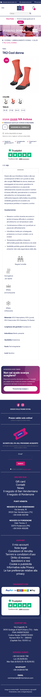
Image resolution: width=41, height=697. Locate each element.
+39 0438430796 (20, 670)
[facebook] (18, 404)
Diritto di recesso (20, 557)
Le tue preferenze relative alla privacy (20, 572)
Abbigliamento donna (22, 40)
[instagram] (22, 404)
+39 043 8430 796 (20, 656)
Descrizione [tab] (20, 169)
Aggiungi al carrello (20, 127)
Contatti (20, 484)
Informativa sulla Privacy (20, 567)
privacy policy (27, 469)
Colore (6, 97)
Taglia (5, 107)
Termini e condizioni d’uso (21, 554)
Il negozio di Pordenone (20, 494)
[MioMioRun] (20, 7)
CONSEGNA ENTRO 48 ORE (23, 2)
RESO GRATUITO (36, 2)
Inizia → (20, 22)
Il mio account (20, 544)
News (20, 487)
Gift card (20, 481)
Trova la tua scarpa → (20, 389)
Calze (35, 40)
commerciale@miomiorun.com (20, 678)
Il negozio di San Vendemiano (20, 491)
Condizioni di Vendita (20, 551)
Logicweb (32, 689)
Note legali (20, 547)
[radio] (6, 101)
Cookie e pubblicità (20, 563)
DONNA (8, 40)
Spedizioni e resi (20, 560)
